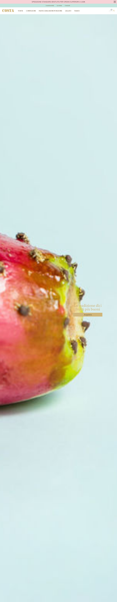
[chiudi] (114, 1)
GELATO (68, 11)
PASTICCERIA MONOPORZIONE (50, 11)
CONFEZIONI (31, 11)
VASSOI (77, 11)
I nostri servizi (50, 5)
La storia (59, 5)
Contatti (67, 5)
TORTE (20, 11)
